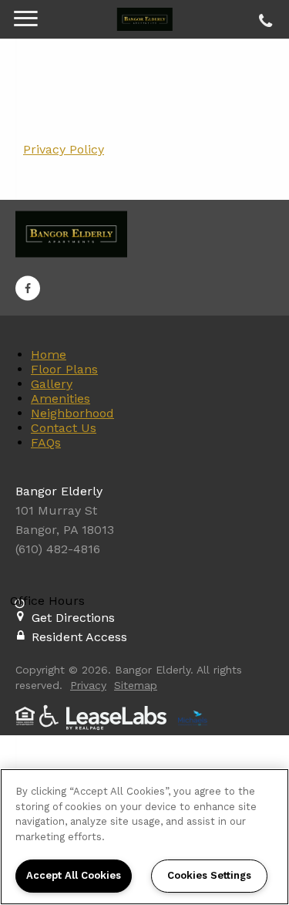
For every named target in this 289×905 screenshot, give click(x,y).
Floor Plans (64, 369)
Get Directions (73, 617)
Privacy (88, 685)
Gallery (51, 384)
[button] (27, 287)
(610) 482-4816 (263, 17)
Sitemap (135, 685)
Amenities (60, 398)
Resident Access (79, 637)
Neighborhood (72, 413)
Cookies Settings (209, 875)
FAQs (46, 442)
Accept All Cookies (73, 875)
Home (48, 354)
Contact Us (63, 427)
